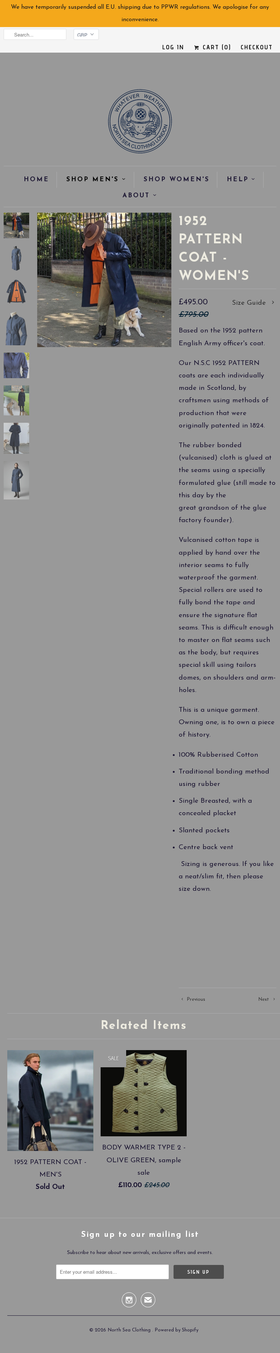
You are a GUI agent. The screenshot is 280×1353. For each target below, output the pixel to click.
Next (264, 999)
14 (250, 929)
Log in (173, 47)
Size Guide (250, 303)
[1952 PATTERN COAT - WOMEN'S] (104, 280)
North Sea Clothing (130, 1330)
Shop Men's (92, 179)
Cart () (215, 47)
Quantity (190, 951)
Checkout (257, 47)
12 (229, 929)
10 (208, 929)
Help (238, 179)
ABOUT (136, 196)
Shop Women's (177, 179)
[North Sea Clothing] (140, 124)
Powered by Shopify (176, 1330)
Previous (195, 999)
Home (36, 179)
